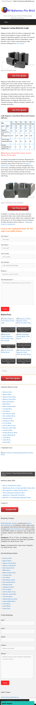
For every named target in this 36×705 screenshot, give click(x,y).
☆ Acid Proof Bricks (6, 430)
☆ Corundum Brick (6, 409)
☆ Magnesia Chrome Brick (8, 397)
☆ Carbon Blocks (6, 440)
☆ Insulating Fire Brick (7, 421)
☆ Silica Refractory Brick (8, 413)
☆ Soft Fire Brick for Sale (8, 425)
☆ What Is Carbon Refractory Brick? (11, 485)
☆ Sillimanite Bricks (6, 418)
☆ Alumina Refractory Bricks (9, 432)
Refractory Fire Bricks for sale (16, 529)
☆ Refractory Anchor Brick (8, 428)
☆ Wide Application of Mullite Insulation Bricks (14, 490)
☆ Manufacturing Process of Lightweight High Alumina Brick (18, 488)
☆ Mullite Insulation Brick (8, 406)
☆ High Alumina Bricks (7, 402)
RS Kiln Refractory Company (9, 523)
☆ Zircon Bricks (5, 411)
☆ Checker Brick (5, 442)
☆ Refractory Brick (6, 392)
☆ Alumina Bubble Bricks (8, 435)
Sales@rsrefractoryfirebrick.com (23, 1)
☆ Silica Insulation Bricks (8, 416)
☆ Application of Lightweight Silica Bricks (13, 495)
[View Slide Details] (18, 464)
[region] (18, 464)
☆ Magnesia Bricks (6, 394)
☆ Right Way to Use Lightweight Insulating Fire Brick (16, 497)
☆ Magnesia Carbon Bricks (8, 399)
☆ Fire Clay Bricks (6, 423)
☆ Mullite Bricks (5, 404)
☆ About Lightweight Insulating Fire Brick (13, 493)
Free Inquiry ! (21, 43)
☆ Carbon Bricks (5, 437)
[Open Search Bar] (34, 21)
